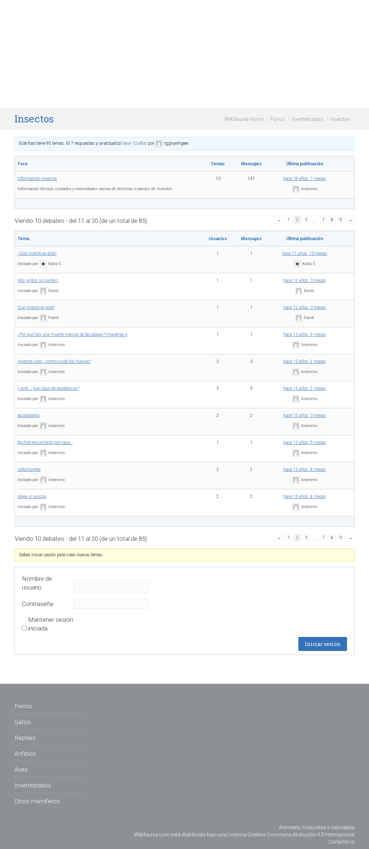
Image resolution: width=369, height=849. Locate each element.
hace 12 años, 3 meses (304, 280)
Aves (21, 769)
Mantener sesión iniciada (50, 624)
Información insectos (37, 178)
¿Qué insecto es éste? (37, 253)
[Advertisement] (184, 54)
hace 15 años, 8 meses (304, 469)
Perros (23, 706)
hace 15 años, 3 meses (304, 415)
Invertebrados (307, 119)
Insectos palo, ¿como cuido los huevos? (54, 361)
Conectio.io (342, 842)
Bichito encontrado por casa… (45, 442)
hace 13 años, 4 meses (304, 334)
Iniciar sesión (323, 644)
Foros (278, 119)
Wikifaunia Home (243, 119)
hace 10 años (134, 143)
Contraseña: (38, 603)
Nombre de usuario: (37, 583)
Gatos (22, 722)
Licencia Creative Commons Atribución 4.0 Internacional (291, 834)
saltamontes (29, 469)
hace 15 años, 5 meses (304, 442)
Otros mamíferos (37, 801)
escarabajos (29, 415)
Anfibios (25, 753)
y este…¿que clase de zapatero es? (48, 388)
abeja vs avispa (32, 496)
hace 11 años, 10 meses (304, 253)
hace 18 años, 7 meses (304, 178)
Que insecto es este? (36, 307)
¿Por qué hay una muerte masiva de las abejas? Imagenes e (72, 334)
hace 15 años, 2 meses (304, 361)
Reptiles (25, 737)
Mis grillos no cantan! (38, 280)
